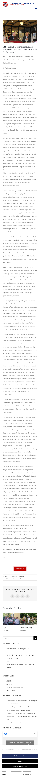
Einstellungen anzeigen (20, 766)
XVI (4, 628)
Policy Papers (11, 690)
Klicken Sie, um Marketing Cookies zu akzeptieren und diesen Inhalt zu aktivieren (20, 743)
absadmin (7, 576)
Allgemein (10, 684)
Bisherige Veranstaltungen (15, 687)
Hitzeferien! (26, 628)
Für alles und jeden (23, 723)
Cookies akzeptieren (20, 756)
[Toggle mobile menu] (36, 8)
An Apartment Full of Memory (26, 713)
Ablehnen (20, 761)
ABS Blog (9, 681)
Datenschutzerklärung (16, 771)
